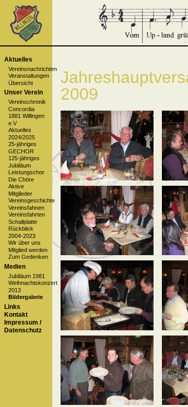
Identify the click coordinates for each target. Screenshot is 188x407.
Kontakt (16, 314)
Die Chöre (21, 179)
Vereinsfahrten (26, 214)
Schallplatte (22, 222)
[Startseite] (26, 40)
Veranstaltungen (28, 76)
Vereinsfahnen (26, 208)
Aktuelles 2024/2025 (21, 133)
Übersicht (20, 83)
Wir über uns (24, 243)
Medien (15, 266)
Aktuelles (18, 59)
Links (12, 306)
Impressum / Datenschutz (23, 326)
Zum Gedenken (28, 257)
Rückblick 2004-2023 (22, 231)
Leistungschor (26, 172)
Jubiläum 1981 (26, 276)
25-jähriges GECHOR (22, 147)
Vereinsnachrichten (32, 69)
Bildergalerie (25, 297)
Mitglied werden (28, 250)
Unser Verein (23, 92)
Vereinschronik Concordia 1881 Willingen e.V (27, 112)
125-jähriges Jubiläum (24, 161)
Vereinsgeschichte (31, 200)
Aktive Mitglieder (20, 189)
